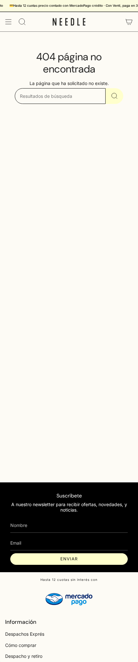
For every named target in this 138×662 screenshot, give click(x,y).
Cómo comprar (20, 645)
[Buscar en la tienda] (114, 96)
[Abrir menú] (8, 22)
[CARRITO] (129, 22)
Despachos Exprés (24, 634)
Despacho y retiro (23, 656)
